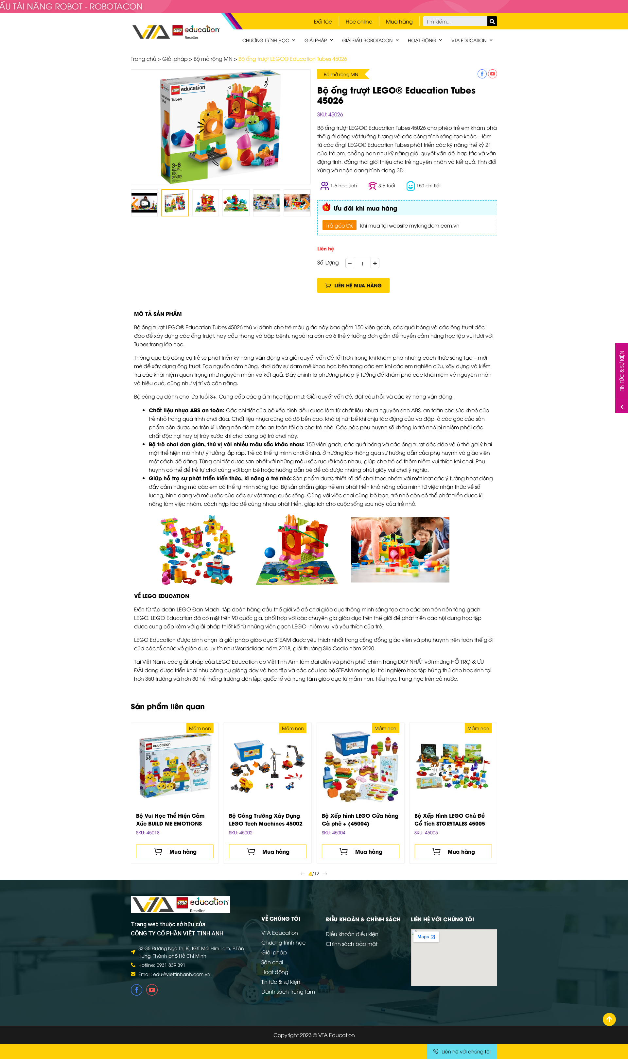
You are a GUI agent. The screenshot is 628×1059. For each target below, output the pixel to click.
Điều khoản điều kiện (352, 933)
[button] (353, 285)
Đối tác (323, 21)
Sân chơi (272, 961)
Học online (359, 21)
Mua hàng (399, 21)
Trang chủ (143, 58)
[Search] (492, 21)
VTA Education (279, 932)
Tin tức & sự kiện (280, 981)
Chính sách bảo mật (351, 943)
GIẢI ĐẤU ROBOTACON (367, 40)
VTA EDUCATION (468, 40)
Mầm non (200, 728)
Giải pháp (316, 40)
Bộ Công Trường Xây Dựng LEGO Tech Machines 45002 (266, 819)
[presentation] (135, 202)
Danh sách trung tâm (288, 991)
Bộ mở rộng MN (213, 58)
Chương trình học (265, 40)
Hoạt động (422, 40)
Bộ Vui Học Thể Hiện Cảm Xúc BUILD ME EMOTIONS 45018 (170, 819)
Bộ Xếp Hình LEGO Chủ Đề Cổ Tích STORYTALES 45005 (449, 819)
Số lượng (328, 262)
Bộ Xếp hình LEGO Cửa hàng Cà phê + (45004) (360, 819)
